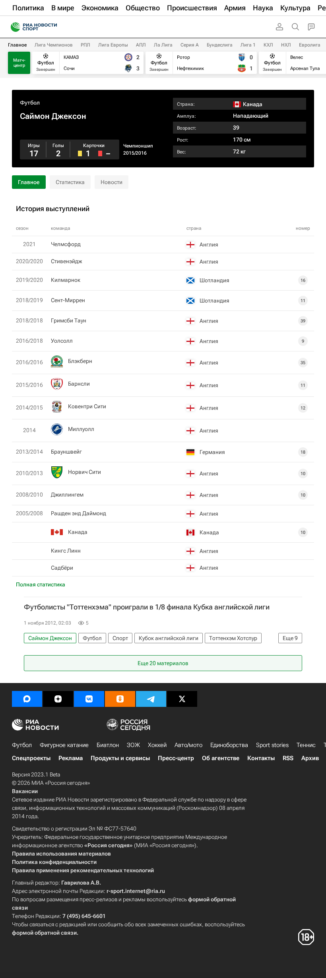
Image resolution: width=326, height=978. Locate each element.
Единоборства (229, 745)
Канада (77, 532)
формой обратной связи (44, 932)
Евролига (309, 45)
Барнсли (79, 383)
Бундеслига (220, 45)
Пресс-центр (176, 758)
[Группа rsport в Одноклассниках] (120, 699)
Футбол (30, 102)
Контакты (261, 758)
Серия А (189, 45)
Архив (310, 758)
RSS (288, 758)
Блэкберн (80, 361)
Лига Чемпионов (54, 45)
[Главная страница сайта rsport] (51, 27)
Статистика (70, 182)
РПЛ (85, 45)
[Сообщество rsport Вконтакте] (89, 699)
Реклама (70, 758)
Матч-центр (19, 63)
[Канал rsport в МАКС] (27, 699)
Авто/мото (188, 745)
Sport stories (272, 745)
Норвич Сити (84, 472)
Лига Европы (113, 45)
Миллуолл (81, 429)
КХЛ (268, 45)
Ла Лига (163, 45)
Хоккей (157, 745)
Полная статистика (40, 584)
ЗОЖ (133, 745)
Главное (17, 45)
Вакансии (25, 791)
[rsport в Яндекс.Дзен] (58, 699)
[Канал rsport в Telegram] (151, 699)
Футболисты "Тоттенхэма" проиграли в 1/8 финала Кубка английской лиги (147, 607)
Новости (111, 182)
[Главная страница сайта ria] (13, 27)
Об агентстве (220, 758)
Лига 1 (248, 45)
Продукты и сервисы (120, 758)
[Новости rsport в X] (182, 699)
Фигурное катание (64, 745)
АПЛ (141, 45)
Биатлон (108, 745)
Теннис (306, 745)
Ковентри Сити (87, 406)
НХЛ (286, 45)
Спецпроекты (31, 758)
